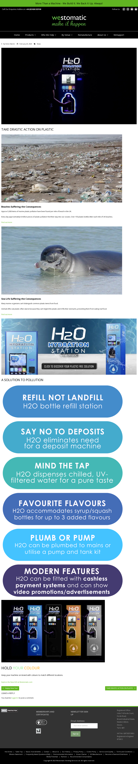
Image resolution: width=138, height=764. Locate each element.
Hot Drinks (8, 752)
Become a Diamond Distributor (116, 754)
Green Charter (81, 754)
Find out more (6, 222)
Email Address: (78, 721)
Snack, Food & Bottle (33, 752)
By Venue (66, 34)
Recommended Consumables (81, 757)
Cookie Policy (91, 752)
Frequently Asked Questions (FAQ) (38, 754)
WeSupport (119, 34)
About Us (101, 34)
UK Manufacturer (96, 754)
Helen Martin (10, 44)
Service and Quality (106, 752)
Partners (64, 757)
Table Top (19, 752)
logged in (14, 698)
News (39, 44)
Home (17, 34)
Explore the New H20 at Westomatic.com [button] (16, 682)
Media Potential (52, 757)
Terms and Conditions (124, 752)
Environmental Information (63, 754)
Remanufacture (85, 34)
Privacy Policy (78, 752)
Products (29, 34)
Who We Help (47, 34)
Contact (46, 752)
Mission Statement (16, 754)
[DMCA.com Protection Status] (9, 711)
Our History (66, 752)
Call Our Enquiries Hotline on (21, 9)
